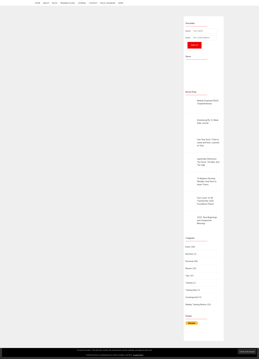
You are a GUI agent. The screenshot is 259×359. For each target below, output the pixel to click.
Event (70, 126)
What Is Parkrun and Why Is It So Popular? (68, 123)
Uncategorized (191, 297)
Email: (188, 38)
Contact (93, 3)
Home (37, 3)
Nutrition (189, 254)
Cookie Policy (138, 355)
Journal (82, 3)
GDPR (120, 3)
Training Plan (191, 290)
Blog (54, 3)
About (46, 3)
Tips (187, 275)
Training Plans (67, 3)
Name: (188, 31)
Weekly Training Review (195, 304)
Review (188, 268)
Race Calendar (107, 3)
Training (188, 283)
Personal (189, 261)
